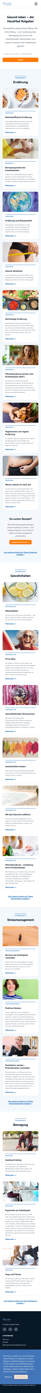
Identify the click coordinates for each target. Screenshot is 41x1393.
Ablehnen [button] (8, 1377)
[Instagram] (10, 1329)
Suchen (20, 60)
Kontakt (5, 1342)
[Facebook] (5, 1329)
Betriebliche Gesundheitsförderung (14, 1345)
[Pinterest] (16, 1329)
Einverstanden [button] (21, 1377)
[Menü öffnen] (36, 4)
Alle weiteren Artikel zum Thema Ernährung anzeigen (20, 553)
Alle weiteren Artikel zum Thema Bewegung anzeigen (20, 1302)
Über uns (6, 1339)
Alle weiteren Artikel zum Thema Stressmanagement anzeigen (20, 1102)
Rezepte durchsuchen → (20, 542)
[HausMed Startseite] (7, 4)
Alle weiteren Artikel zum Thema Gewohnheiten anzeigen (20, 897)
